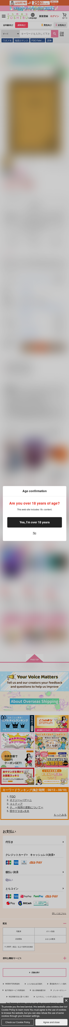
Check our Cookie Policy (17, 1022)
